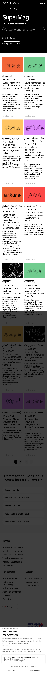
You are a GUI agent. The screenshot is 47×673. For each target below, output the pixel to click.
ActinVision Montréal (11, 592)
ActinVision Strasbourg (7, 583)
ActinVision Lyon (10, 588)
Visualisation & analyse (12, 558)
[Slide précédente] (31, 462)
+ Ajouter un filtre (12, 43)
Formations (7, 565)
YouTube (6, 599)
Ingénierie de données (12, 554)
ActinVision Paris (10, 578)
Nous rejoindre (32, 585)
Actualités (8, 38)
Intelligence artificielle (12, 562)
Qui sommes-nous (33, 578)
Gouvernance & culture (12, 547)
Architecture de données (13, 551)
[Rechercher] (5, 29)
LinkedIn (6, 595)
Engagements (31, 582)
